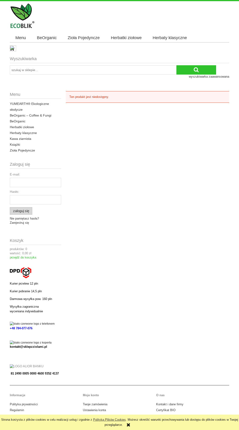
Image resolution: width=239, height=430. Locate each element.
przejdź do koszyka (23, 257)
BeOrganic (17, 121)
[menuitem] (20, 38)
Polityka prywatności (24, 404)
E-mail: (15, 174)
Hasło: (14, 191)
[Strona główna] (22, 15)
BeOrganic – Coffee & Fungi (30, 115)
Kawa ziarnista (20, 139)
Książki (15, 144)
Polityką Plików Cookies (109, 419)
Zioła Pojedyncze (22, 150)
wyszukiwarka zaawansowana (209, 76)
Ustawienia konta (94, 410)
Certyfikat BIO (166, 410)
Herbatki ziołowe (22, 127)
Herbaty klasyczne (23, 133)
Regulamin (17, 410)
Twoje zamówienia (95, 404)
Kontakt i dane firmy (169, 404)
